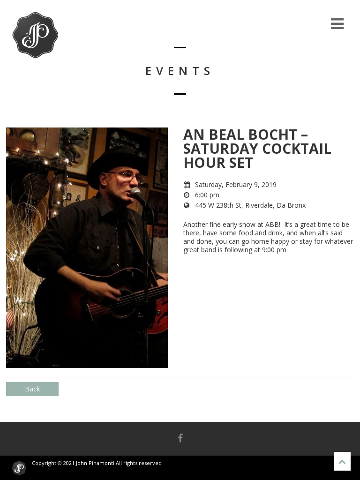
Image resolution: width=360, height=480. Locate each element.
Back (32, 388)
